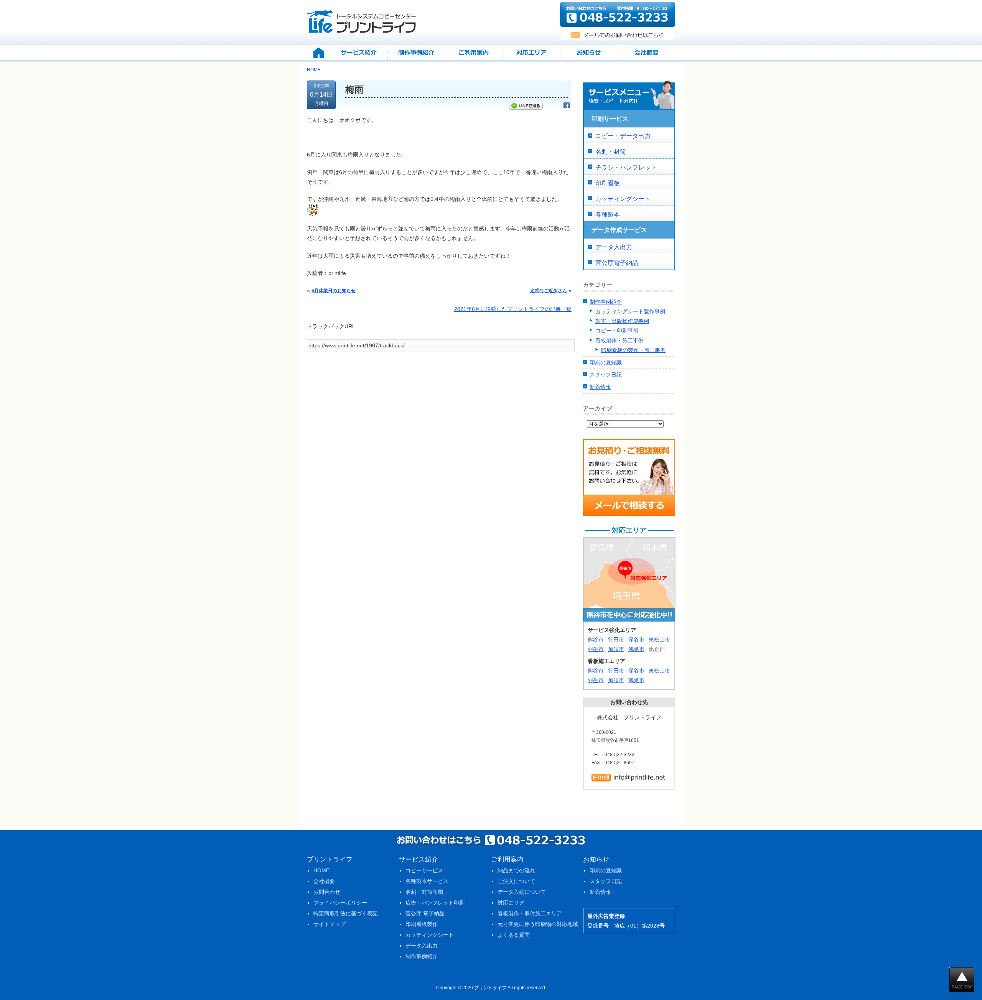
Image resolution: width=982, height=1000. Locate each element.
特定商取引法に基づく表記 (345, 913)
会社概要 (324, 881)
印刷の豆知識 (606, 362)
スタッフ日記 (606, 375)
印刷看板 (607, 183)
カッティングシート (623, 199)
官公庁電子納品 (616, 263)
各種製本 (607, 214)
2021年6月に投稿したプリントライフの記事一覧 (513, 309)
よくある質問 (514, 935)
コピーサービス (424, 870)
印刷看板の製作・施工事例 (633, 350)
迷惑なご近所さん (548, 290)
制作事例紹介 (606, 302)
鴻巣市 (636, 649)
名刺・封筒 (610, 151)
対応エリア (511, 903)
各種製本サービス (426, 881)
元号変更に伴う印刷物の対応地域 (538, 924)
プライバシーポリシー (340, 903)
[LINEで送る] (526, 107)
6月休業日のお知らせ (333, 290)
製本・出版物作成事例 (622, 321)
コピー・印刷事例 (616, 330)
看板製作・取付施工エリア (530, 913)
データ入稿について (522, 892)
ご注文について (516, 881)
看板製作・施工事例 (619, 340)
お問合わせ (326, 892)
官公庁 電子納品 (425, 913)
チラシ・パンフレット (626, 167)
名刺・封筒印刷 (424, 892)
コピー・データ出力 (623, 136)
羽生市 (596, 649)
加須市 (616, 649)
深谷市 (636, 640)
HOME (321, 870)
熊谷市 (596, 640)
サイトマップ (329, 924)
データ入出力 (613, 247)
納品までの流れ (516, 870)
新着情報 (600, 387)
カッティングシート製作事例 (630, 311)
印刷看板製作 (421, 924)
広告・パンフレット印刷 (435, 903)
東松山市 (659, 640)
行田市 (616, 640)
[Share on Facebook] (566, 107)
